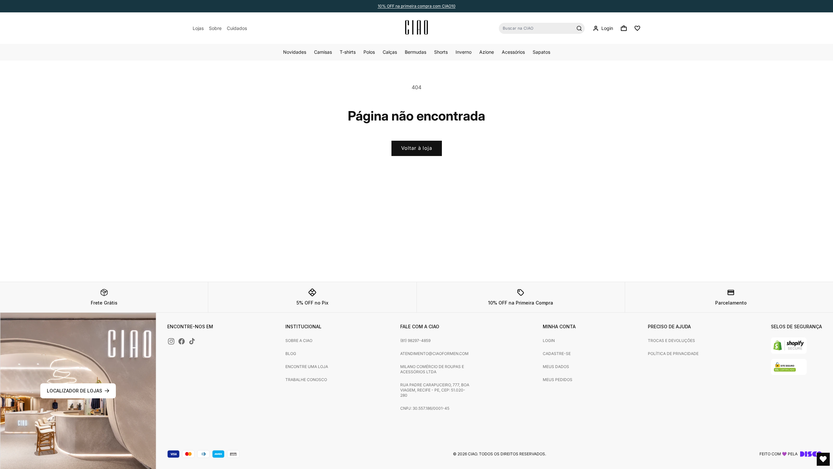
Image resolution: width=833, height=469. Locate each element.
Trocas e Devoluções (671, 340)
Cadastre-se (557, 353)
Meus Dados (556, 366)
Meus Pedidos (557, 379)
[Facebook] (181, 341)
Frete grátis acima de (417, 6)
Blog (290, 353)
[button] (624, 28)
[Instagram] (171, 341)
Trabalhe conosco (306, 379)
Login (549, 340)
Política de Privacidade (673, 353)
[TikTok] (192, 341)
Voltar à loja (416, 148)
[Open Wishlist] (823, 459)
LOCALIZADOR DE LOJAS (74, 390)
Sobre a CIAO (298, 340)
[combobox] (542, 28)
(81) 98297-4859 (415, 340)
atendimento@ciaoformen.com (434, 353)
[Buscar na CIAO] (579, 28)
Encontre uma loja (306, 366)
